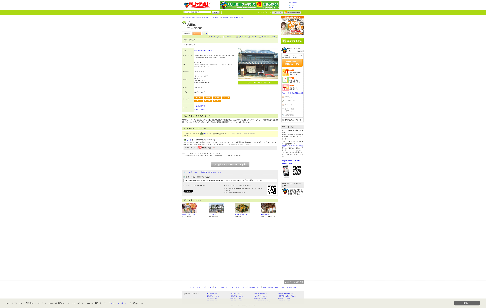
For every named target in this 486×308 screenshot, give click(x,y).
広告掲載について (255, 287)
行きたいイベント (291, 101)
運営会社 (270, 287)
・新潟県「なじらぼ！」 (237, 296)
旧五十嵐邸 (212, 214)
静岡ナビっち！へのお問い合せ (286, 287)
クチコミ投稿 (219, 287)
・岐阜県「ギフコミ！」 (261, 296)
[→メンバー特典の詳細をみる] (292, 93)
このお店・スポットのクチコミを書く (230, 164)
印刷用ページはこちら (269, 37)
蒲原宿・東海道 (199, 109)
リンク (244, 287)
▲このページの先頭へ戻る (294, 282)
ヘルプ (292, 5)
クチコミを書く (215, 37)
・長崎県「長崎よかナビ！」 (286, 293)
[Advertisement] (292, 237)
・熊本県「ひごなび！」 (237, 293)
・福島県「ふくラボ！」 (213, 296)
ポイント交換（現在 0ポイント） (291, 110)
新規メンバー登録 (292, 12)
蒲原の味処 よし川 (188, 214)
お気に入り (242, 37)
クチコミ (197, 33)
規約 (264, 287)
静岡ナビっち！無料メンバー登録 (292, 62)
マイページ (288, 105)
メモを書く (254, 37)
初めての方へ (294, 2)
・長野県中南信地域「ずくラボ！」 (288, 296)
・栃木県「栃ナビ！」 (212, 293)
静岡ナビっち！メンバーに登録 (292, 146)
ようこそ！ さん (264, 12)
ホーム (292, 7)
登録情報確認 (289, 115)
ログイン (277, 12)
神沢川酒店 (265, 214)
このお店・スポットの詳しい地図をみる (258, 83)
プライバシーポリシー (233, 287)
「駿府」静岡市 (199, 106)
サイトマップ (200, 287)
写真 (205, 33)
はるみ (205, 134)
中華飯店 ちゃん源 (241, 214)
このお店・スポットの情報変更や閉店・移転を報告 (203, 172)
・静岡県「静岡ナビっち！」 (262, 293)
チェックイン (229, 37)
